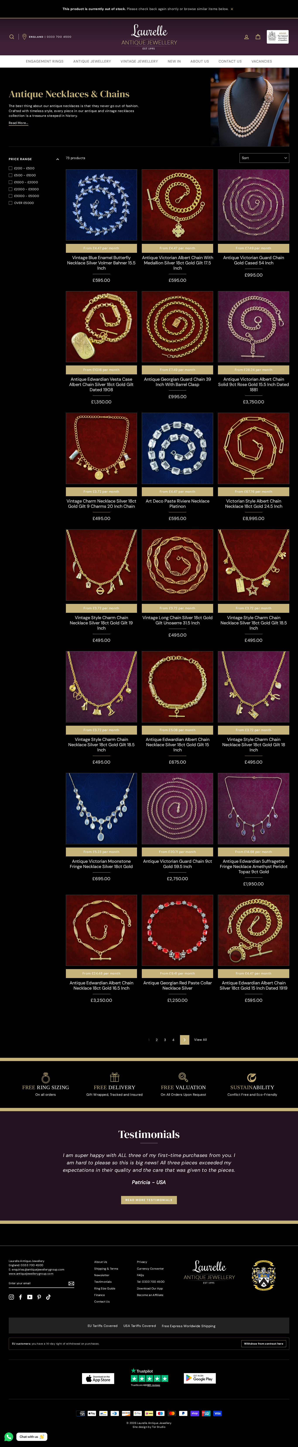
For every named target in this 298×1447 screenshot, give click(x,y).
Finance (99, 1295)
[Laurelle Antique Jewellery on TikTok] (48, 1297)
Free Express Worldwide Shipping (189, 1326)
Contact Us (102, 1301)
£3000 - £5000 (26, 196)
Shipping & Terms (106, 1268)
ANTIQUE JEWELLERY (92, 61)
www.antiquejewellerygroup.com (31, 1273)
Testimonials (103, 1282)
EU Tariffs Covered (103, 1326)
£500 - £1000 (25, 175)
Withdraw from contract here (263, 1343)
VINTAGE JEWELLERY (139, 61)
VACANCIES (262, 61)
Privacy (142, 1262)
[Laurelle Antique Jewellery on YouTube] (30, 1297)
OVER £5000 (24, 203)
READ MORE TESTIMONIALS (149, 1200)
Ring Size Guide (104, 1288)
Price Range (20, 159)
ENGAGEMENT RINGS (44, 61)
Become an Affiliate (150, 1295)
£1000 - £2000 (26, 182)
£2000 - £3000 (26, 189)
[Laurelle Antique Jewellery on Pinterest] (39, 1297)
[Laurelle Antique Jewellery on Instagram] (11, 1297)
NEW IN (174, 61)
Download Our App (150, 1288)
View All (200, 1040)
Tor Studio (158, 1427)
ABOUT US (199, 61)
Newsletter (101, 1275)
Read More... (18, 123)
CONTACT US (230, 61)
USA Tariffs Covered (139, 1326)
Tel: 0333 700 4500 (151, 1282)
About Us (100, 1262)
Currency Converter (150, 1268)
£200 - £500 (24, 168)
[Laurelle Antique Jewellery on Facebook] (20, 1297)
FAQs (140, 1275)
